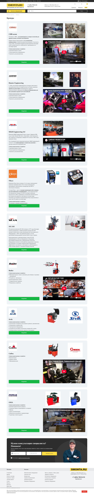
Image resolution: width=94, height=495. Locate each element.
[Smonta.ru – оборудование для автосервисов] (78, 470)
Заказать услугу (49, 453)
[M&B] (13, 125)
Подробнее (24, 62)
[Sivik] (13, 312)
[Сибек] (13, 347)
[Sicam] (13, 220)
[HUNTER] (13, 76)
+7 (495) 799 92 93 (32, 5)
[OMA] (13, 395)
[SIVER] (13, 27)
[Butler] (13, 264)
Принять (84, 491)
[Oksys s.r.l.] (13, 174)
